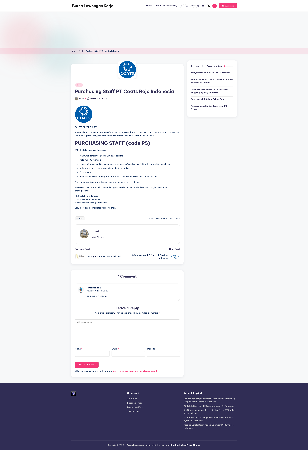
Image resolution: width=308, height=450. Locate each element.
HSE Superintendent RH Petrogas (218, 406)
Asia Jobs (132, 398)
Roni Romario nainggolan (196, 410)
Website (151, 348)
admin (96, 231)
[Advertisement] (154, 30)
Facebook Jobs (134, 403)
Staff (79, 85)
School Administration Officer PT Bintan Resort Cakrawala (212, 81)
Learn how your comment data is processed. (135, 371)
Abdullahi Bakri (191, 406)
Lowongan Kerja (135, 407)
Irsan (186, 425)
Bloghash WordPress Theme (185, 445)
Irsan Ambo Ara (191, 417)
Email (115, 348)
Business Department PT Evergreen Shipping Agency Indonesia (209, 91)
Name (78, 348)
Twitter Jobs (133, 411)
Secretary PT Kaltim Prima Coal (208, 99)
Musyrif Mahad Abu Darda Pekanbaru (210, 72)
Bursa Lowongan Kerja (92, 5)
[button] (228, 5)
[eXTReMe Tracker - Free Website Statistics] (73, 393)
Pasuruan (80, 218)
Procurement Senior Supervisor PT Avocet (209, 107)
